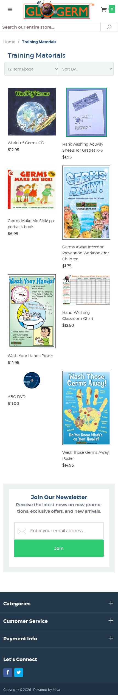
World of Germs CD (26, 142)
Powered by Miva (46, 690)
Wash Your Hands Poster (30, 355)
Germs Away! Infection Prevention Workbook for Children (85, 253)
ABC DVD (17, 396)
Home (9, 41)
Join (59, 548)
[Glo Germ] (59, 9)
